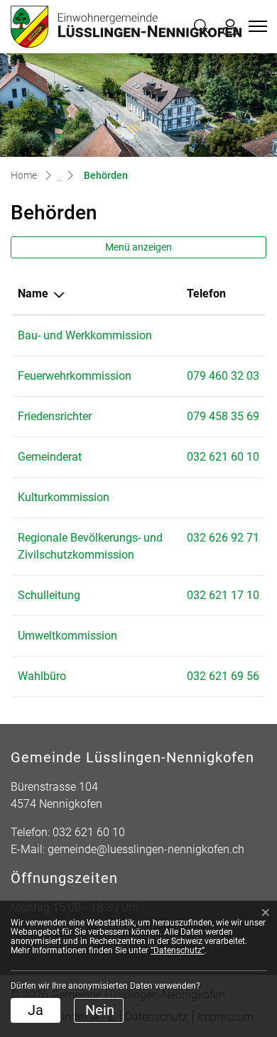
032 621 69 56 (223, 676)
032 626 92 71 (223, 537)
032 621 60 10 (223, 456)
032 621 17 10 (223, 595)
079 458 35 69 (223, 416)
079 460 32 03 (223, 376)
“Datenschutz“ (178, 950)
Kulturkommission (63, 497)
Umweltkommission (67, 635)
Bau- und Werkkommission (85, 335)
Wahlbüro (42, 676)
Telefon (206, 293)
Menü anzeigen (138, 247)
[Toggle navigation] (255, 26)
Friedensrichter (55, 416)
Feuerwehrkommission (74, 376)
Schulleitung (49, 595)
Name (33, 293)
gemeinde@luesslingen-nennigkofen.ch (146, 849)
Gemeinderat (50, 456)
